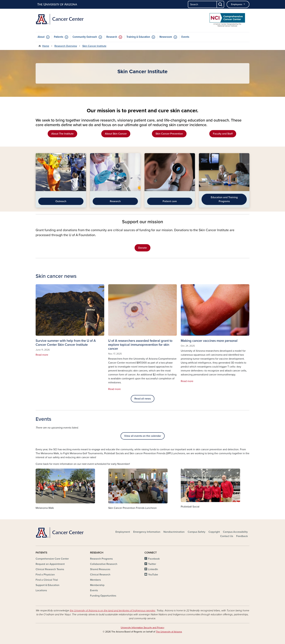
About (41, 37)
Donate (142, 247)
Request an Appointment (50, 564)
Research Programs (101, 558)
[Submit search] (220, 4)
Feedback (242, 536)
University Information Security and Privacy (142, 627)
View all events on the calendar (142, 436)
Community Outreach (85, 37)
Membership (97, 585)
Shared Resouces (100, 569)
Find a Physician (45, 574)
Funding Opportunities (103, 595)
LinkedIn (153, 569)
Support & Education (47, 585)
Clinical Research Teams (50, 569)
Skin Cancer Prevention (169, 133)
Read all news (142, 398)
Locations (41, 590)
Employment (122, 532)
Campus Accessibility (235, 532)
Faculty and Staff (223, 133)
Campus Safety (196, 532)
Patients (58, 37)
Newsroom (165, 37)
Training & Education (138, 37)
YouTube (153, 574)
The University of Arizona (169, 631)
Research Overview (65, 46)
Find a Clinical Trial (47, 580)
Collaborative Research (103, 564)
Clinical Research (100, 574)
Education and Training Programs (224, 199)
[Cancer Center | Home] (70, 19)
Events (185, 37)
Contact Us (226, 536)
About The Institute (62, 133)
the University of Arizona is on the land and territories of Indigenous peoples (112, 610)
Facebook (154, 558)
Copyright (214, 532)
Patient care (170, 201)
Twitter (152, 564)
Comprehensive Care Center (52, 558)
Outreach (60, 201)
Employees (237, 4)
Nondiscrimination (174, 532)
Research (111, 37)
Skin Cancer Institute (94, 46)
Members (95, 580)
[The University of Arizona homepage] (57, 4)
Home (45, 46)
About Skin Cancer (116, 133)
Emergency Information (146, 532)
